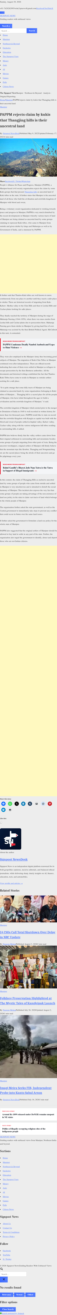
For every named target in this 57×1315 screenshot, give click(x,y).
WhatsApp (26, 181)
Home (5, 35)
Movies (6, 73)
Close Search (8, 1309)
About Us (7, 1223)
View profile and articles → (11, 883)
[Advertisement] (28, 263)
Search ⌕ (6, 25)
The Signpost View (11, 56)
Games (5, 78)
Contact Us (7, 1228)
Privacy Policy (9, 1236)
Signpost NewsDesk (11, 133)
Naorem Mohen (9, 944)
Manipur (6, 39)
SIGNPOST (7, 15)
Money (6, 60)
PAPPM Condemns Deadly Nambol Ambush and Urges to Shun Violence (29, 346)
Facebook (40, 8)
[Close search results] (4, 1279)
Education (7, 52)
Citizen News (8, 86)
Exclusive (7, 48)
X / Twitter (17, 181)
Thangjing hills (31, 191)
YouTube (48, 8)
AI (4, 69)
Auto (5, 65)
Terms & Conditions (11, 1232)
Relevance (6, 1294)
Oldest (30, 1294)
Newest (19, 1294)
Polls (5, 82)
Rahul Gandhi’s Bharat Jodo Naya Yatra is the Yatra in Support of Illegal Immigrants (28, 469)
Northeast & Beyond (11, 43)
